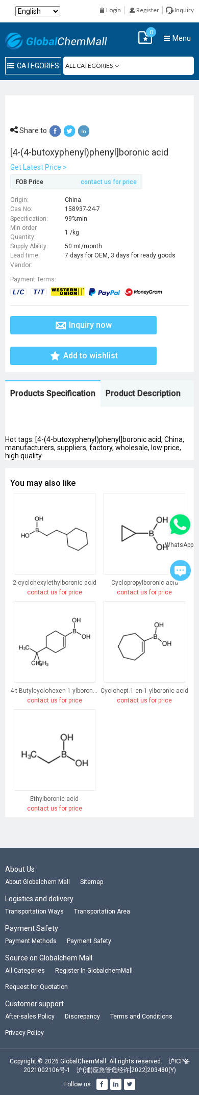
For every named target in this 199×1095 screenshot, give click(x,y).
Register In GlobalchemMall (94, 970)
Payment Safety (89, 941)
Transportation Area (102, 911)
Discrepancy (82, 1016)
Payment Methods (31, 941)
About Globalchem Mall (37, 881)
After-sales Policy (30, 1016)
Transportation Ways (34, 911)
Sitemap (91, 881)
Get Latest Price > (38, 167)
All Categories (25, 970)
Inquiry (183, 10)
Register (147, 10)
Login (113, 10)
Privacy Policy (24, 1032)
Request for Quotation (36, 986)
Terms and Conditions (141, 1016)
